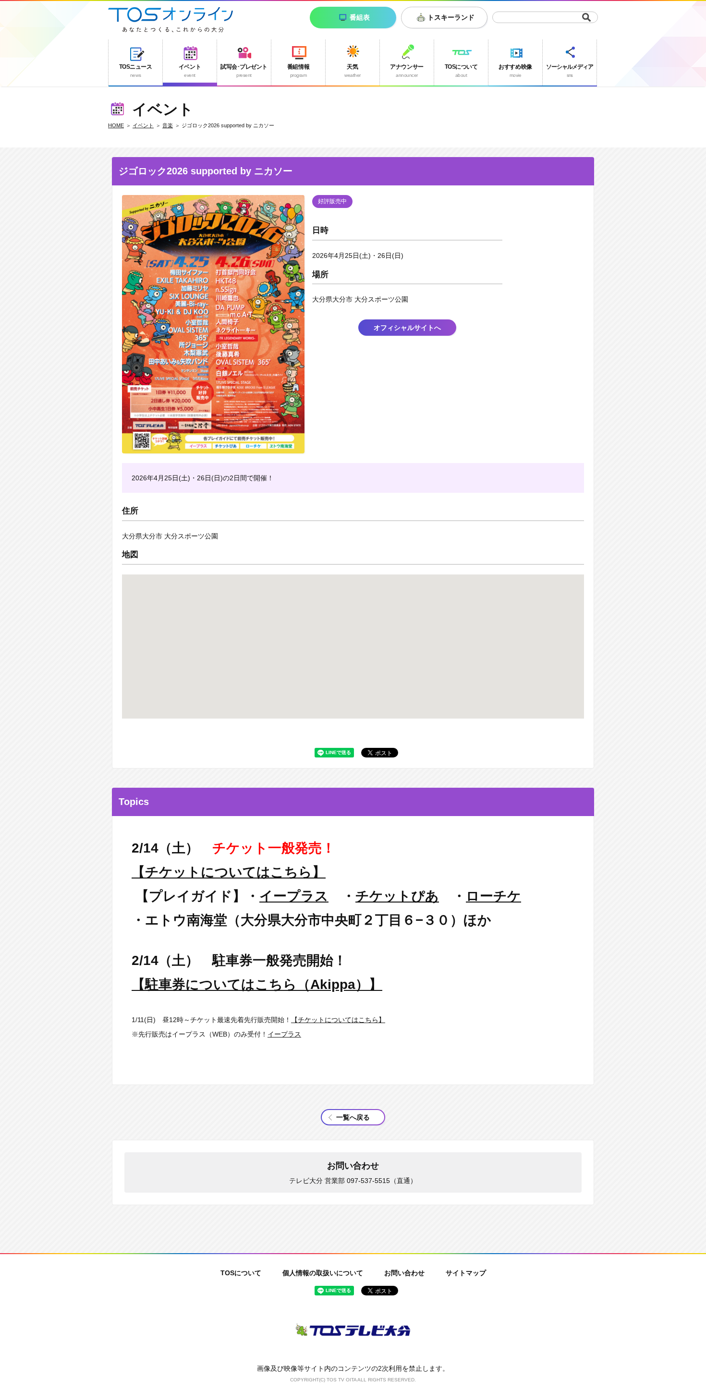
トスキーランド (451, 17)
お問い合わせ (404, 1273)
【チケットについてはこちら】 (229, 872)
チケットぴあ (397, 896)
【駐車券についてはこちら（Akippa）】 (257, 984)
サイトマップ (466, 1273)
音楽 (167, 125)
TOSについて (240, 1273)
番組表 (360, 17)
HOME (116, 125)
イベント (143, 125)
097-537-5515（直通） (382, 1180)
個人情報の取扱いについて (322, 1273)
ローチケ (493, 896)
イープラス (294, 896)
